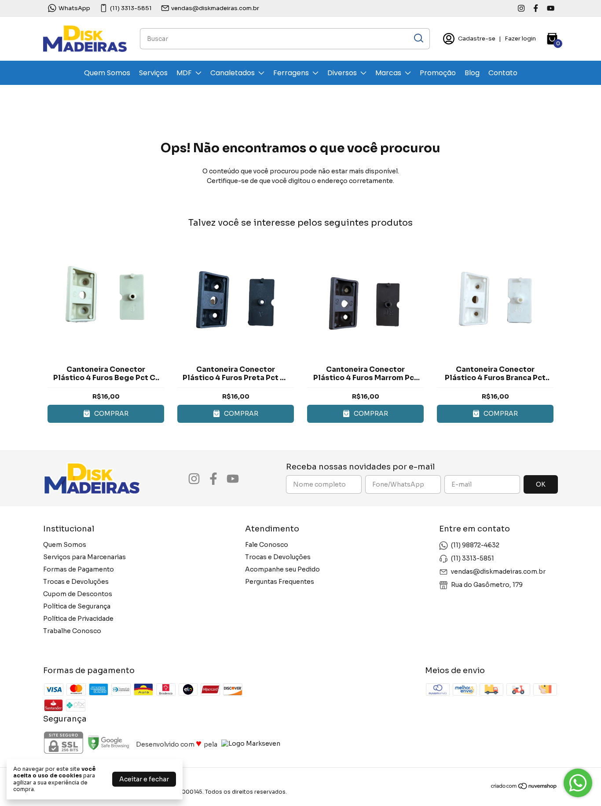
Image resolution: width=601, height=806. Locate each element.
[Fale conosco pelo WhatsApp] (578, 783)
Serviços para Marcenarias (84, 557)
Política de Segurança (76, 606)
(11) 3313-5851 (131, 8)
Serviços (153, 73)
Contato (502, 73)
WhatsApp (74, 8)
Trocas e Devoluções (76, 582)
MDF (184, 73)
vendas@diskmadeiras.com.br (215, 8)
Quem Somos (107, 73)
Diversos (342, 73)
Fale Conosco (266, 545)
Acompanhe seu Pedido (282, 569)
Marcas (388, 73)
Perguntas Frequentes (279, 582)
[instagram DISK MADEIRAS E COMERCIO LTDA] (521, 8)
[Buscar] (417, 38)
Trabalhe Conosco (72, 631)
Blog (472, 73)
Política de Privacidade (78, 619)
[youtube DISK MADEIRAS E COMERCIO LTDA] (550, 8)
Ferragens (291, 73)
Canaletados (232, 73)
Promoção (438, 73)
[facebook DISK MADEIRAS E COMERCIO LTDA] (535, 8)
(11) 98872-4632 (475, 545)
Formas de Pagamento (78, 569)
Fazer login (520, 38)
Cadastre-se (476, 38)
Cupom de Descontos (77, 594)
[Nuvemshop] (524, 787)
